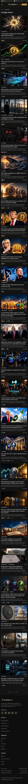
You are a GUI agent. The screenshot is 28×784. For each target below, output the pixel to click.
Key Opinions (4, 728)
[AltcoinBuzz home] (13, 4)
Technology (3, 743)
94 (16, 692)
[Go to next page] (19, 692)
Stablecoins (4, 282)
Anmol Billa (25, 152)
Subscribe (24, 4)
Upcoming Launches (5, 731)
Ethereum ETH (5, 479)
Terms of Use (4, 768)
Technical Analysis (5, 726)
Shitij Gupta (25, 180)
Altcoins (7, 59)
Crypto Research (4, 720)
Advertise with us (23, 772)
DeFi (2, 59)
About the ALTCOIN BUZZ (6, 770)
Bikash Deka (24, 68)
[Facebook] (12, 713)
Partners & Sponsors (5, 758)
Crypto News (4, 723)
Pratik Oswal (24, 545)
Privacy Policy (24, 770)
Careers (2, 761)
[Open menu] (2, 4)
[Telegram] (9, 713)
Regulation (4, 536)
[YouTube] (5, 713)
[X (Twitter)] (2, 713)
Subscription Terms (23, 768)
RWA (2, 741)
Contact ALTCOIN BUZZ (6, 772)
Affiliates (2, 756)
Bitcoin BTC (4, 31)
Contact (2, 764)
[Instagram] (16, 713)
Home (2, 9)
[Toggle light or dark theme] (20, 4)
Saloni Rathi (25, 40)
